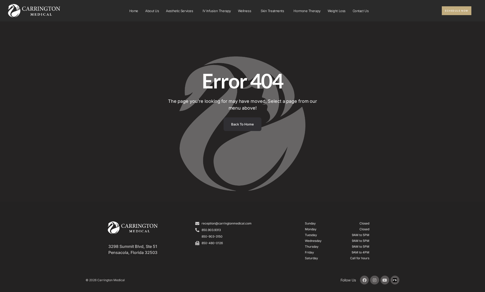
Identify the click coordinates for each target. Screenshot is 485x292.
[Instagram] (374, 280)
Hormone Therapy (307, 11)
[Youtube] (384, 280)
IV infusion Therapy (217, 11)
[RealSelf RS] (395, 280)
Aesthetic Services (179, 11)
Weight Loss (337, 11)
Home (133, 11)
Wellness (244, 11)
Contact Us (361, 11)
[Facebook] (364, 280)
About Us (152, 11)
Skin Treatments (272, 11)
